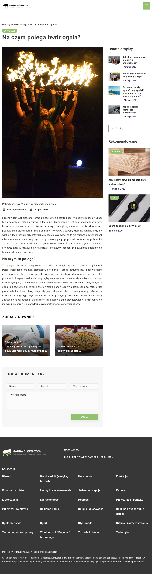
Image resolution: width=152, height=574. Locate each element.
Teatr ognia (8, 265)
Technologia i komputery (17, 532)
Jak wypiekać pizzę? (69, 350)
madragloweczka (16, 209)
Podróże (83, 499)
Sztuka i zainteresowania (132, 523)
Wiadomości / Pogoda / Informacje (55, 535)
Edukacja (122, 476)
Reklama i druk (49, 508)
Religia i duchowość (90, 508)
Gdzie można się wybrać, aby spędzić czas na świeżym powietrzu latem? (133, 91)
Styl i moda (85, 523)
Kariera (120, 490)
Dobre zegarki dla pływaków (125, 226)
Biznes (6, 476)
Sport (43, 523)
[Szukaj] (112, 128)
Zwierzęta (122, 532)
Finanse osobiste (13, 490)
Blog (67, 457)
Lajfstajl (9, 31)
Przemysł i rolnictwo (15, 508)
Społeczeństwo (11, 523)
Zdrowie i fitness (88, 532)
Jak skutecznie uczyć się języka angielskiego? (134, 60)
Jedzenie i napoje (89, 490)
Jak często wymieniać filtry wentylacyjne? (134, 75)
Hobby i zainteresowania (55, 490)
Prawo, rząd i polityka (129, 499)
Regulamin (107, 457)
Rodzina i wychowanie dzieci (130, 511)
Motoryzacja (10, 499)
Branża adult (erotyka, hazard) (54, 479)
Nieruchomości (49, 499)
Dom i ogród (86, 476)
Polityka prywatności (85, 457)
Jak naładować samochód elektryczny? (130, 109)
